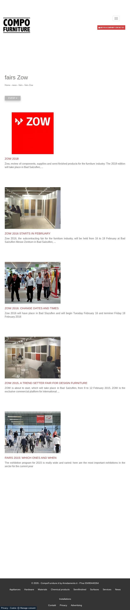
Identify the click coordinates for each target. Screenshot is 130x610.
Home (7, 85)
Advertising (76, 605)
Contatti (52, 605)
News (118, 589)
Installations (65, 599)
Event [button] (12, 98)
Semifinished (79, 589)
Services (107, 589)
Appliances (15, 589)
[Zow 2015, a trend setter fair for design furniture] (65, 357)
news (14, 85)
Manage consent (28, 608)
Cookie (13, 608)
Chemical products (60, 589)
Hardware (29, 589)
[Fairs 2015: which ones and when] (65, 432)
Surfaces (94, 589)
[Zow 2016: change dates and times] (65, 283)
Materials (42, 589)
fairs (21, 85)
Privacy (4, 608)
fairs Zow (29, 85)
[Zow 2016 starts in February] (65, 208)
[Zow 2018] (65, 133)
